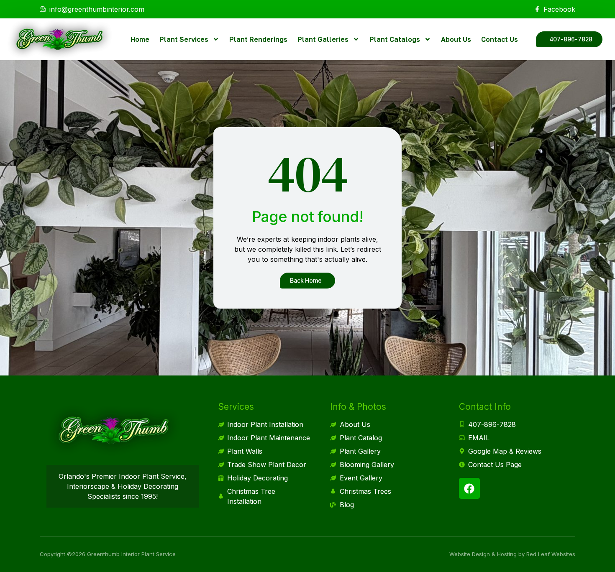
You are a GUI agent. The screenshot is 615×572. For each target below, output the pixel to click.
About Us (456, 39)
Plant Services (183, 39)
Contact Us (499, 39)
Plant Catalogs (394, 39)
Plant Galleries (322, 39)
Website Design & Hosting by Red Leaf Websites (512, 554)
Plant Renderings (258, 39)
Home (140, 39)
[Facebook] (469, 488)
